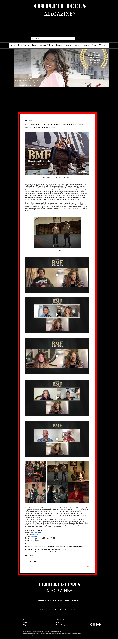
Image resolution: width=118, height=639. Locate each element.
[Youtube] (99, 624)
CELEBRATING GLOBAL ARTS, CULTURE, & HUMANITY (60, 31)
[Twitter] (81, 38)
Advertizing (26, 622)
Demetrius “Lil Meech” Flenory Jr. (34, 549)
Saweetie (57, 549)
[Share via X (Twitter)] (30, 561)
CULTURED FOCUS (59, 584)
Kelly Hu (63, 549)
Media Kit (58, 622)
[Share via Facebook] (26, 561)
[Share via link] (39, 561)
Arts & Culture (29, 555)
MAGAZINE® (59, 591)
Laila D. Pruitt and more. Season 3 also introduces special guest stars (53, 546)
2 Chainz (57, 551)
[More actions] (88, 120)
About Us (25, 619)
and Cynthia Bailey (49, 549)
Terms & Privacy (60, 625)
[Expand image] (35, 471)
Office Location (60, 619)
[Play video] (57, 275)
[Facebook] (78, 38)
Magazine (25, 625)
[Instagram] (84, 38)
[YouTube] (87, 38)
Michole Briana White (78, 546)
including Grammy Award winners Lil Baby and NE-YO (39, 551)
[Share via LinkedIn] (35, 561)
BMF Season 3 (29, 546)
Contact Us (93, 619)
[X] (97, 624)
